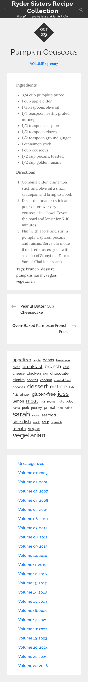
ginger (25, 394)
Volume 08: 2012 (33, 537)
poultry (36, 408)
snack (36, 422)
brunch (32, 269)
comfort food (62, 380)
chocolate (59, 373)
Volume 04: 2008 (33, 500)
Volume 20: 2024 (33, 647)
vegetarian (25, 281)
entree (58, 386)
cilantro (19, 380)
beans (48, 360)
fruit (15, 394)
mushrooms (47, 401)
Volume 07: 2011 (32, 528)
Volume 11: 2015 (32, 564)
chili (45, 373)
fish (71, 387)
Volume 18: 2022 (32, 629)
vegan (51, 275)
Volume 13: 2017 (32, 583)
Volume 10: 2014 (32, 555)
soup (45, 422)
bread (16, 367)
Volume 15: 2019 (32, 601)
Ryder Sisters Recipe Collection (42, 7)
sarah (39, 275)
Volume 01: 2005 (33, 473)
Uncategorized (31, 463)
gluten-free (44, 394)
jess (63, 394)
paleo (69, 401)
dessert (47, 269)
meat (32, 401)
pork (25, 408)
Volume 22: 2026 (33, 665)
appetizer (22, 360)
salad (68, 408)
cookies (19, 387)
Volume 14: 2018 (32, 592)
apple (37, 360)
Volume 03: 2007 (44, 64)
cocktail (32, 380)
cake (66, 367)
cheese (19, 373)
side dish (22, 421)
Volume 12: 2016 (32, 574)
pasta (16, 408)
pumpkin (24, 275)
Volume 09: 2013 (32, 546)
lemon (18, 401)
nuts (60, 401)
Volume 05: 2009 (33, 509)
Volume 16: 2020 (33, 610)
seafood (49, 415)
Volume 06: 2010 (33, 519)
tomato (19, 429)
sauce (35, 415)
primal (49, 407)
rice (60, 408)
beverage (63, 360)
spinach (56, 422)
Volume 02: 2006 (33, 482)
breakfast (32, 366)
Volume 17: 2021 (32, 620)
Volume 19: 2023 (32, 638)
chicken (34, 373)
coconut (46, 380)
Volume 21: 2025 (32, 656)
